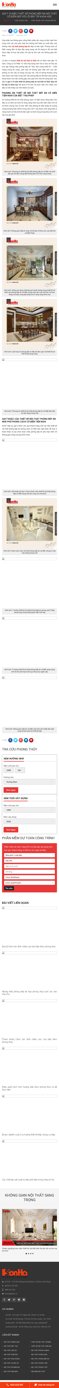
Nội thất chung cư (11, 1363)
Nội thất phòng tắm (39, 1363)
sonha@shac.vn (11, 1294)
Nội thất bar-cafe (11, 1371)
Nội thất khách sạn (11, 1342)
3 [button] (30, 1253)
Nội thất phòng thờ (39, 1367)
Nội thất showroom (12, 1367)
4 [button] (32, 1253)
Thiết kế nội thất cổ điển (41, 1342)
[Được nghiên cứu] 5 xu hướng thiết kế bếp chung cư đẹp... (29, 1134)
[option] (29, 1230)
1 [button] (26, 1253)
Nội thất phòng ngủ (39, 1354)
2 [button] (28, 1253)
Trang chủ (7, 21)
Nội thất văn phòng (12, 1359)
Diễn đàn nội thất (38, 1371)
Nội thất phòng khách (40, 1350)
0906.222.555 (10, 1290)
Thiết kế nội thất (21, 21)
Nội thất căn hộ (10, 1350)
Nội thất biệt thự (11, 1346)
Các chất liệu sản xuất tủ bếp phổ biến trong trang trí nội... (29, 1179)
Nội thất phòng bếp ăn (40, 1359)
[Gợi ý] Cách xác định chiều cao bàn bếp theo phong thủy (28, 946)
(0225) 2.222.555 (11, 1286)
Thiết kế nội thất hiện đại (41, 1346)
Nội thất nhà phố (11, 1354)
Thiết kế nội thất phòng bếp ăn (43, 21)
